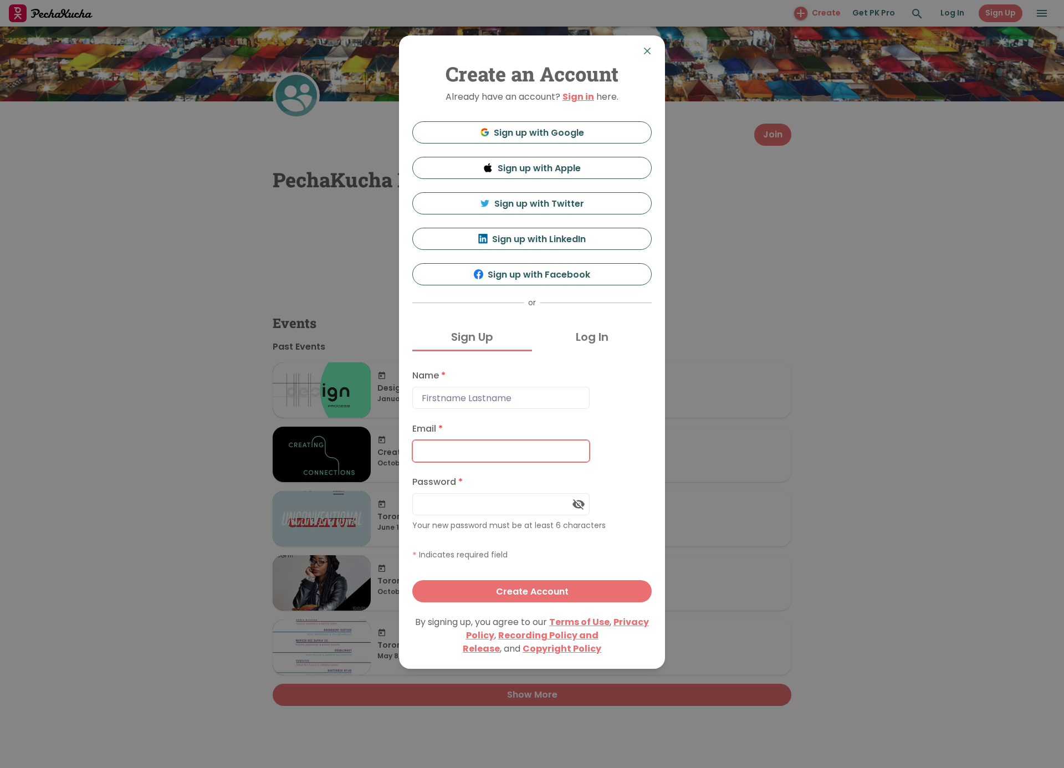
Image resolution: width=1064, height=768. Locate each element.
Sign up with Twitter (539, 203)
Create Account (532, 591)
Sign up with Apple (539, 168)
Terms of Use (579, 622)
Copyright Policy (562, 648)
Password (437, 481)
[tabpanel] (532, 483)
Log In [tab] (592, 337)
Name (429, 375)
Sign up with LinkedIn (539, 239)
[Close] (647, 51)
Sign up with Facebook (539, 274)
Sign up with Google (539, 132)
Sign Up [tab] (472, 337)
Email (427, 428)
